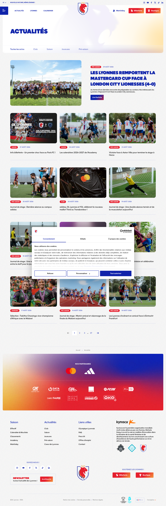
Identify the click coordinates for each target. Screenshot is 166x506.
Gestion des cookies (69, 500)
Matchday (120, 10)
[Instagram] (17, 468)
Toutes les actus (17, 49)
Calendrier (48, 11)
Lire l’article (97, 97)
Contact (82, 444)
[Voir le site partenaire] (74, 371)
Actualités (19, 11)
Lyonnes (33, 11)
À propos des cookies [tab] (117, 239)
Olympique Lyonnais (87, 428)
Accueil (78, 350)
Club (35, 49)
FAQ (80, 432)
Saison (50, 49)
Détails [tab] (83, 239)
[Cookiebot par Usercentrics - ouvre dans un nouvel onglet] (122, 231)
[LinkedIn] (49, 468)
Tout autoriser (115, 273)
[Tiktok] (42, 468)
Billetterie (138, 10)
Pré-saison (83, 49)
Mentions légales (98, 500)
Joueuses (66, 49)
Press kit (82, 436)
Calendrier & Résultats (19, 432)
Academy (14, 440)
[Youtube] (23, 468)
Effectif (13, 428)
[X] (36, 468)
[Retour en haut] (83, 473)
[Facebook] (30, 468)
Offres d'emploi (85, 440)
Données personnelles (83, 500)
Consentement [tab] (49, 239)
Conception (150, 500)
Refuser (50, 273)
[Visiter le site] (123, 500)
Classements (15, 436)
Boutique (155, 10)
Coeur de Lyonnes (51, 444)
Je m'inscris (46, 479)
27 (91, 333)
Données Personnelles (93, 266)
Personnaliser (81, 273)
